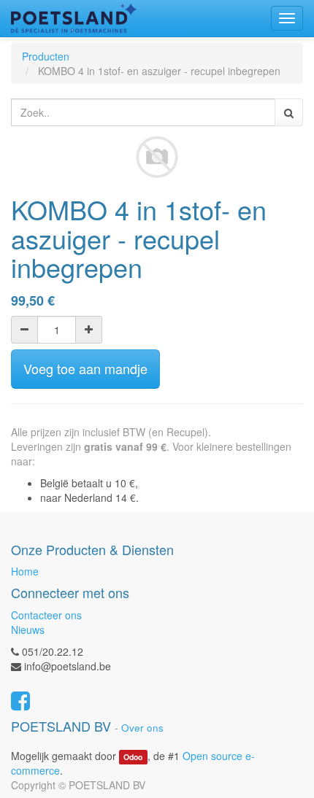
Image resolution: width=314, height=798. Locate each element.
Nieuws (28, 629)
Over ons (142, 728)
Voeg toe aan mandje (85, 368)
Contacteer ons (46, 615)
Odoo (132, 756)
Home (25, 571)
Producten (45, 56)
